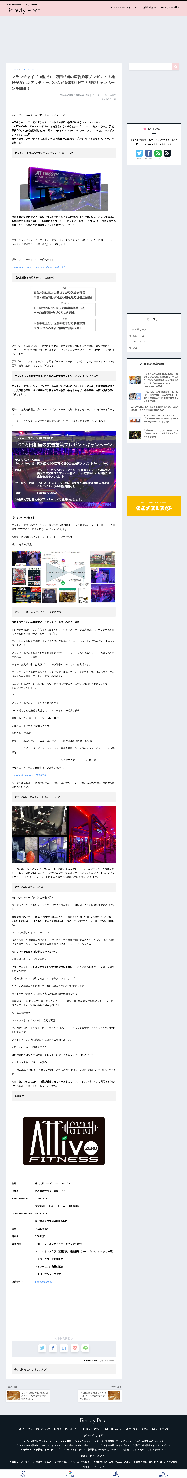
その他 (133, 347)
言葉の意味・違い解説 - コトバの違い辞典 (156, 1462)
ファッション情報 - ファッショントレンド (39, 1445)
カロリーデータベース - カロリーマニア (31, 1462)
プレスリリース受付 (170, 7)
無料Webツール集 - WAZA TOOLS (113, 1462)
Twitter (139, 158)
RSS (167, 158)
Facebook (148, 158)
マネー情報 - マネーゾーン (116, 1445)
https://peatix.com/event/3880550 (29, 775)
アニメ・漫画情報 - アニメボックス (114, 1441)
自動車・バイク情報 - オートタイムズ (41, 1449)
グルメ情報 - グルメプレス (39, 1441)
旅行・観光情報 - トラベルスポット (152, 1445)
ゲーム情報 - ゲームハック (150, 1441)
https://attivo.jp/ (43, 1281)
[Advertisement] (93, 38)
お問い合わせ (149, 7)
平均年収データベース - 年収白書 (73, 1462)
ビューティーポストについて (125, 7)
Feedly (158, 158)
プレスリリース (108, 1360)
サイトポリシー (93, 1429)
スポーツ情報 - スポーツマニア (82, 1445)
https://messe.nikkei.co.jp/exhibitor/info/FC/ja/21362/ (38, 267)
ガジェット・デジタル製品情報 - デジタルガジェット (92, 1449)
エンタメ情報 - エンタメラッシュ (74, 1441)
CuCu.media (139, 341)
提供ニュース (136, 335)
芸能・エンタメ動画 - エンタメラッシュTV (145, 1449)
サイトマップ (161, 1429)
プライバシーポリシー (68, 1429)
